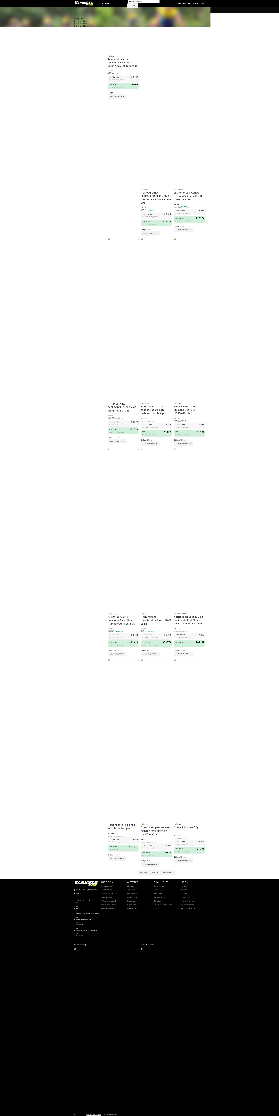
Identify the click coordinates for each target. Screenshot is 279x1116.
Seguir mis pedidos (187, 905)
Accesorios (131, 890)
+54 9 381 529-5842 (85, 900)
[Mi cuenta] (173, 3)
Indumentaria (132, 897)
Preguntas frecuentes (108, 905)
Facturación (158, 893)
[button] (117, 96)
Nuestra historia (106, 890)
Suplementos (132, 905)
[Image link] (106, 1030)
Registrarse (184, 886)
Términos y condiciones (109, 893)
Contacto (157, 908)
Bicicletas (130, 886)
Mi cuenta (183, 890)
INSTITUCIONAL (107, 882)
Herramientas (132, 893)
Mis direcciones (185, 897)
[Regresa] (71, 10)
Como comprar (159, 886)
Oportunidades (132, 908)
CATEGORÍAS (132, 882)
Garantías (157, 901)
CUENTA (184, 882)
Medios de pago (159, 890)
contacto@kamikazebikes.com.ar (87, 914)
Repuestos (131, 901)
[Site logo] (84, 3)
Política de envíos (107, 897)
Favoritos (183, 893)
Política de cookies (107, 908)
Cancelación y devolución (163, 905)
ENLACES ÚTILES (161, 882)
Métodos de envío (160, 897)
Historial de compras (187, 901)
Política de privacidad (108, 901)
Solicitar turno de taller (188, 908)
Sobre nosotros (106, 886)
